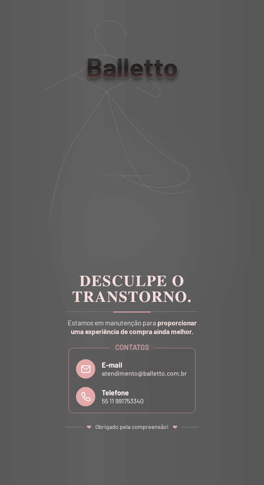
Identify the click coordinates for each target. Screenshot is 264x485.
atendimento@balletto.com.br (144, 373)
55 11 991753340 (123, 401)
